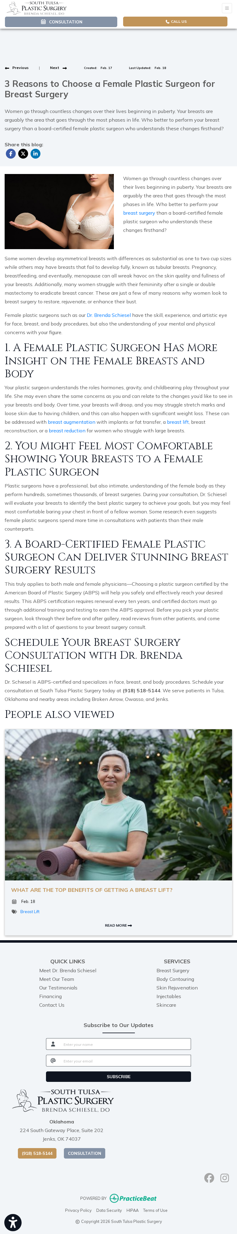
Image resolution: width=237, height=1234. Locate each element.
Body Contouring (175, 979)
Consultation (84, 1153)
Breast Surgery (172, 970)
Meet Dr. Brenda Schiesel (67, 970)
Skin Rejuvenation (177, 988)
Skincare (166, 1005)
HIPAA (133, 1210)
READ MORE (116, 925)
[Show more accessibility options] (12, 1223)
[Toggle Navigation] (227, 8)
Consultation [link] (64, 21)
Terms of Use (155, 1210)
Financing (50, 996)
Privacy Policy (78, 1210)
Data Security (109, 1210)
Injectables (168, 996)
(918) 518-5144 (37, 1153)
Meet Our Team (56, 979)
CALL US (178, 21)
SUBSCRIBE (119, 1076)
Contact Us (51, 1005)
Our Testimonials (58, 988)
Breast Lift (30, 911)
